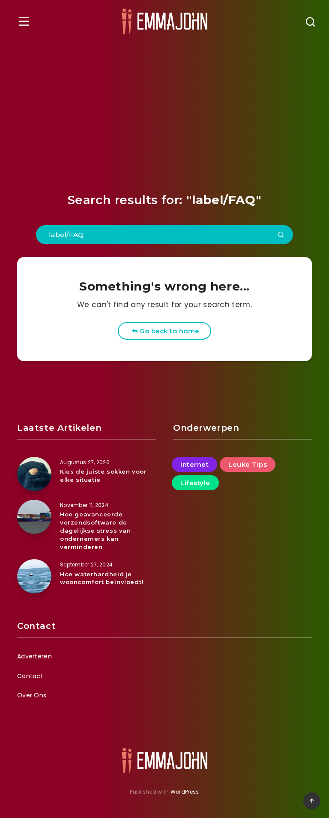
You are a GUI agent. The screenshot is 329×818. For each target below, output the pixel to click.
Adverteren (34, 656)
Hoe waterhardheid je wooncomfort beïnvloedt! (102, 578)
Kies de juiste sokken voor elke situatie (103, 475)
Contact (30, 676)
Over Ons (31, 695)
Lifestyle (195, 483)
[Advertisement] (164, 106)
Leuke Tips (247, 464)
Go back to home (169, 331)
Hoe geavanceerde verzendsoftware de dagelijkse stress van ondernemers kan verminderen (95, 530)
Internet (194, 464)
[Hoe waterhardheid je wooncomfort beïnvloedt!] (34, 576)
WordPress (184, 791)
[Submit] (281, 235)
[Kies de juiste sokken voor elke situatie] (34, 474)
